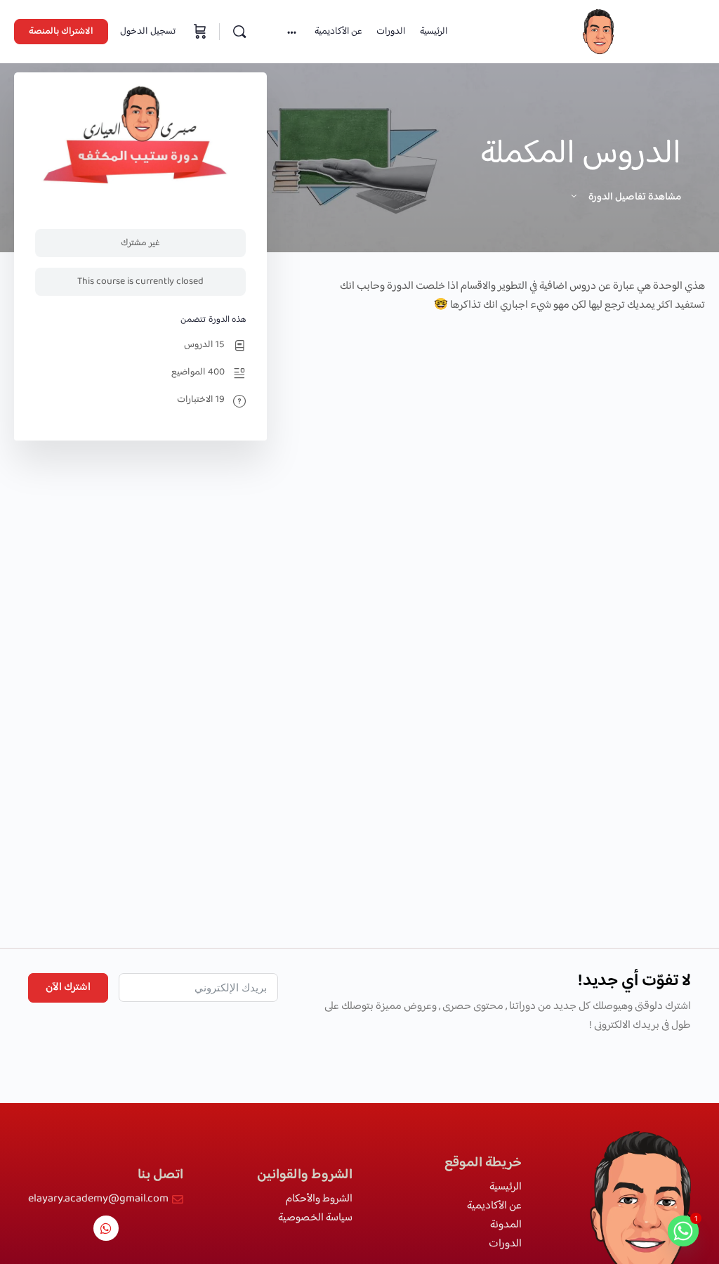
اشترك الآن (68, 987)
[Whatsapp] (106, 1228)
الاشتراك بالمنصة (61, 31)
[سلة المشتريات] (199, 31)
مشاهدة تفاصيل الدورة (633, 197)
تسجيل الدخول (148, 31)
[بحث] (239, 31)
